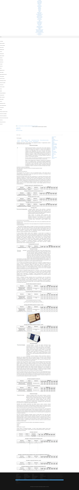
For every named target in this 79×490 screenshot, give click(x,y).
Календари (26, 141)
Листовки (30, 141)
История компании (2, 45)
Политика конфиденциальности (43, 478)
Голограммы (53, 139)
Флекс (39, 11)
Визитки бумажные (35, 141)
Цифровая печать (39, 12)
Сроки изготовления (39, 17)
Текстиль (53, 153)
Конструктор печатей (43, 476)
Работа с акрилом (39, 23)
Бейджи (53, 137)
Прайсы (39, 28)
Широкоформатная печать (3, 74)
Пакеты (53, 145)
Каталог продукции (19, 133)
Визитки (53, 138)
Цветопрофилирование (3, 105)
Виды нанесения (39, 6)
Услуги (33, 474)
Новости (17, 475)
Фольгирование (2, 76)
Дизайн (33, 475)
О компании (39, 0)
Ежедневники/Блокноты (55, 140)
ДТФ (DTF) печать (2, 78)
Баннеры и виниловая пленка (39, 29)
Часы (52, 156)
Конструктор (39, 18)
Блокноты (18, 141)
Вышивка (39, 7)
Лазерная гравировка (35, 476)
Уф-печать (39, 10)
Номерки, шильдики (54, 144)
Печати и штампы (39, 19)
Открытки (22, 141)
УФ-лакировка (2, 107)
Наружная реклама (54, 143)
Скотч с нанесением (54, 152)
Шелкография (39, 13)
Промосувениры (54, 151)
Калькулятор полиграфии (39, 30)
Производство (39, 5)
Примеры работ (2, 49)
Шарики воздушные (54, 157)
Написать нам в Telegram (19, 130)
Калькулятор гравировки (39, 31)
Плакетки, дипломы (54, 147)
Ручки (52, 150)
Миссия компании (39, 1)
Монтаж (39, 25)
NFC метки (53, 158)
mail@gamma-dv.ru (18, 128)
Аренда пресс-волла (39, 26)
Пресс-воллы (53, 149)
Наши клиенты (2, 47)
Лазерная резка (39, 22)
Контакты (41, 477)
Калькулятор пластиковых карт (39, 32)
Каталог (39, 4)
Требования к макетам (39, 16)
